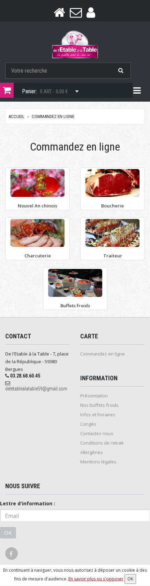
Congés (88, 424)
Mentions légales (98, 462)
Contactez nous (96, 433)
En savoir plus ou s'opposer (95, 579)
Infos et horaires (97, 414)
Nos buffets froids (99, 405)
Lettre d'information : (27, 503)
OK (8, 532)
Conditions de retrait (101, 443)
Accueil (16, 116)
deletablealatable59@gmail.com (36, 388)
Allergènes (91, 452)
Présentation (94, 396)
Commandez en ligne (53, 116)
